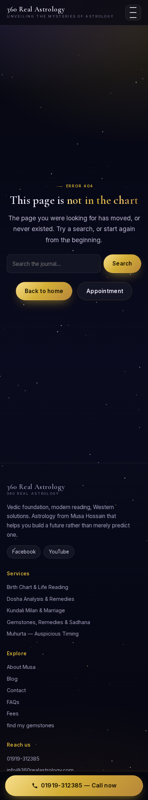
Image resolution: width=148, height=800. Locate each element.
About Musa (21, 667)
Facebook (24, 552)
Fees (13, 713)
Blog (12, 679)
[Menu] (133, 12)
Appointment (104, 291)
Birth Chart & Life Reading (37, 587)
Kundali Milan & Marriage (36, 610)
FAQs (13, 702)
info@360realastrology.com (40, 770)
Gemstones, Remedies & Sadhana (48, 622)
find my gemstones (30, 725)
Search (122, 263)
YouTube (59, 552)
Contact (16, 690)
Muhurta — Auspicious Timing (43, 634)
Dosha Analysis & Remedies (40, 599)
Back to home (44, 291)
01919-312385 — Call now (78, 785)
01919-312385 (23, 759)
